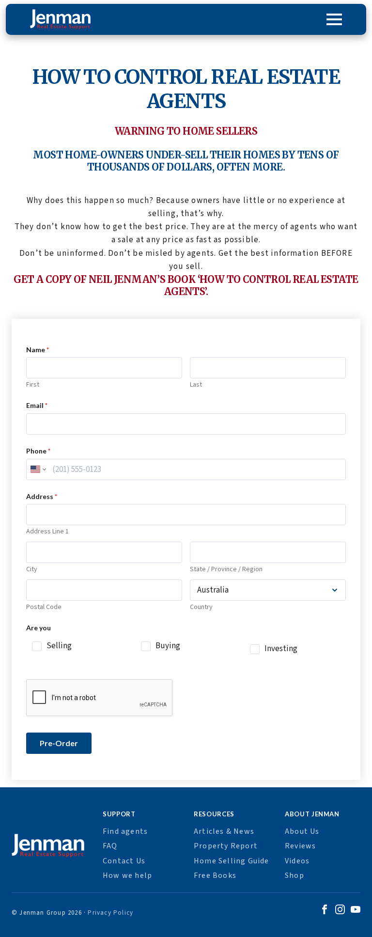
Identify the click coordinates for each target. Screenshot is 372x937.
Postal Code (44, 607)
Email (36, 405)
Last (196, 385)
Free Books (215, 875)
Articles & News (224, 831)
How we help (127, 875)
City (31, 569)
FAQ (110, 846)
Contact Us (124, 861)
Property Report (226, 846)
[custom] (324, 911)
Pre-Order (59, 743)
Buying (167, 646)
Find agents (125, 831)
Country (201, 607)
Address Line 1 (47, 532)
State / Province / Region (226, 569)
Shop (294, 875)
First (32, 385)
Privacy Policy (110, 912)
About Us (302, 831)
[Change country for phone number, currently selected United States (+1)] (37, 469)
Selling (59, 646)
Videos (297, 861)
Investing (280, 649)
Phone (38, 451)
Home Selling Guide (231, 861)
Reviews (300, 846)
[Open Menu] (334, 19)
